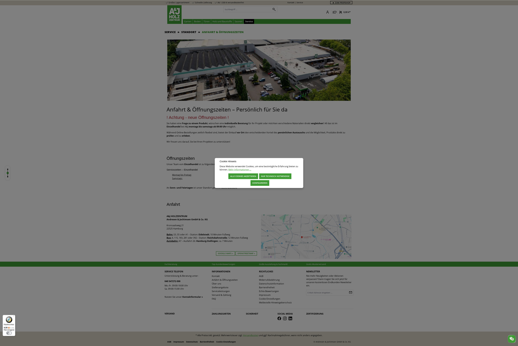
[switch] (9, 333)
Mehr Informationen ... (239, 169)
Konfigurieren (259, 183)
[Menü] (13, 316)
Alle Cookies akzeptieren (243, 176)
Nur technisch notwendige (275, 176)
